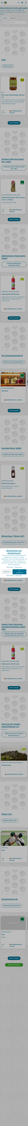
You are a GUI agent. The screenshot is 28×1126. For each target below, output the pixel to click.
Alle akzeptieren (19, 571)
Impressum (18, 575)
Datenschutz (10, 575)
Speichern (7, 572)
